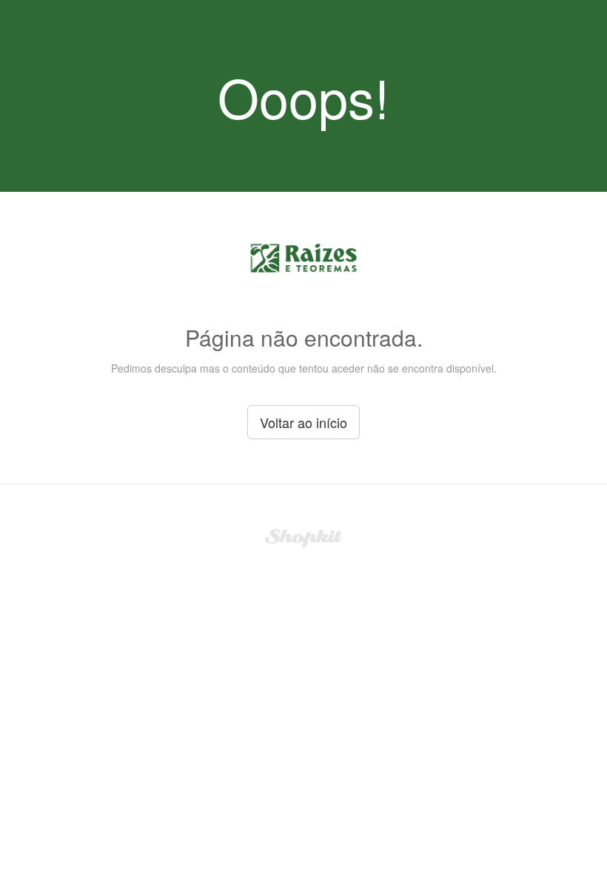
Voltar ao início (303, 422)
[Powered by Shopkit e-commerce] (304, 536)
